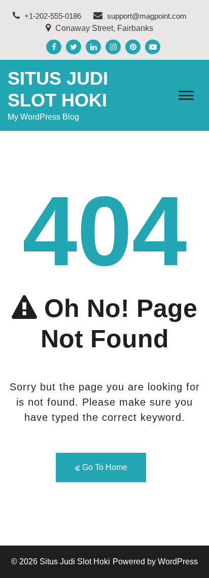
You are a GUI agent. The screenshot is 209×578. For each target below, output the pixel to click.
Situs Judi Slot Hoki (75, 561)
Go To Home (103, 467)
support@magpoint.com (147, 16)
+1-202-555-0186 (51, 16)
